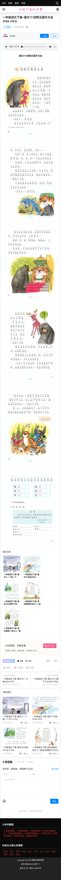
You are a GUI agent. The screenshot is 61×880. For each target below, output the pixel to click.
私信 (54, 36)
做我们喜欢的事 (37, 860)
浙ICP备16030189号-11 (30, 864)
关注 (45, 36)
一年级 (7, 27)
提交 (54, 801)
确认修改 (55, 769)
